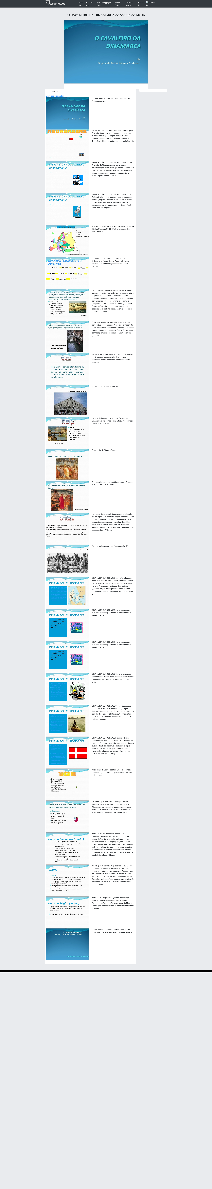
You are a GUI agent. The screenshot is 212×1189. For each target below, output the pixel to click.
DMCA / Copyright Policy (104, 4)
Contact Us (141, 4)
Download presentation (55, 96)
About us (81, 4)
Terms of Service (129, 4)
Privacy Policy (117, 4)
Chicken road (89, 4)
